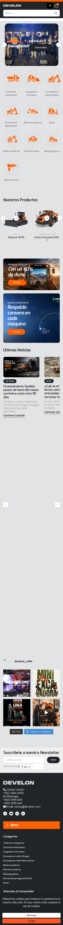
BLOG (49, 381)
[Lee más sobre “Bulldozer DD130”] (16, 218)
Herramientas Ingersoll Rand (17, 878)
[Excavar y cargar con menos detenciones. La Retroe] (16, 712)
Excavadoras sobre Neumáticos (18, 860)
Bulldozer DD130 (16, 237)
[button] (5, 45)
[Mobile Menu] (50, 5)
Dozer (52, 122)
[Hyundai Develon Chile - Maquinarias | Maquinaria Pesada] (12, 6)
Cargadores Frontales (14, 851)
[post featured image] (21, 367)
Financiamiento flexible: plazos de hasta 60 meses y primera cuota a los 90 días (21, 391)
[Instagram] (17, 813)
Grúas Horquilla (31, 151)
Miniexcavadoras (11, 151)
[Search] (55, 13)
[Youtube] (11, 813)
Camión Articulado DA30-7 (47, 239)
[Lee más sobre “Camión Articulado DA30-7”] (46, 218)
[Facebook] (5, 813)
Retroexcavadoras (33, 122)
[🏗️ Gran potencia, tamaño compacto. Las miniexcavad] (46, 683)
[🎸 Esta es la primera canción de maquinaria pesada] (46, 712)
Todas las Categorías (13, 843)
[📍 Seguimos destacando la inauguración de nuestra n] (16, 683)
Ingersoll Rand (11, 180)
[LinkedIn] (23, 813)
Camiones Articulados (47, 234)
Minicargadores (52, 151)
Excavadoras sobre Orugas (16, 856)
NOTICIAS (10, 381)
